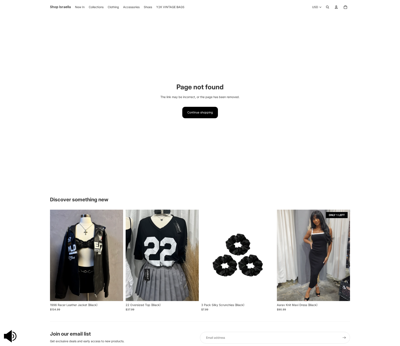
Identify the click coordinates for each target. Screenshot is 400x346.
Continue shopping (200, 112)
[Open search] (327, 7)
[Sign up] (344, 338)
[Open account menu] (336, 7)
